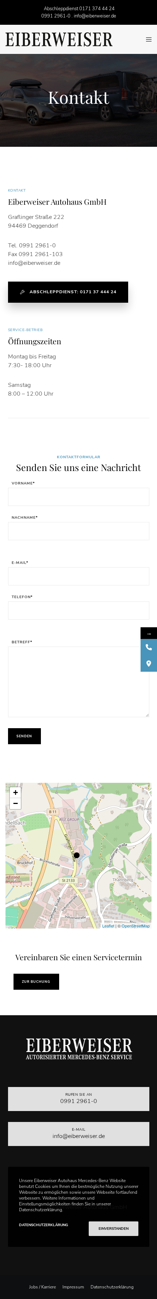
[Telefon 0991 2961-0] (149, 647)
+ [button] (15, 792)
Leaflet (108, 926)
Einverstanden (114, 1228)
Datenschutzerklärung (112, 1287)
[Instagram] (78, 1259)
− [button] (15, 803)
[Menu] (147, 39)
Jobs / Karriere (42, 1287)
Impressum (73, 1287)
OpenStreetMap (136, 926)
